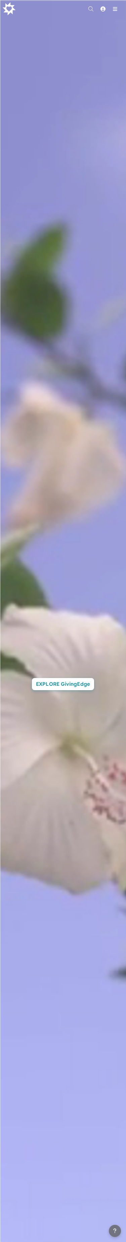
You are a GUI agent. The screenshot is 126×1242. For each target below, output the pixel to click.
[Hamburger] (115, 9)
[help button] (115, 1231)
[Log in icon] (103, 9)
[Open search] (91, 9)
